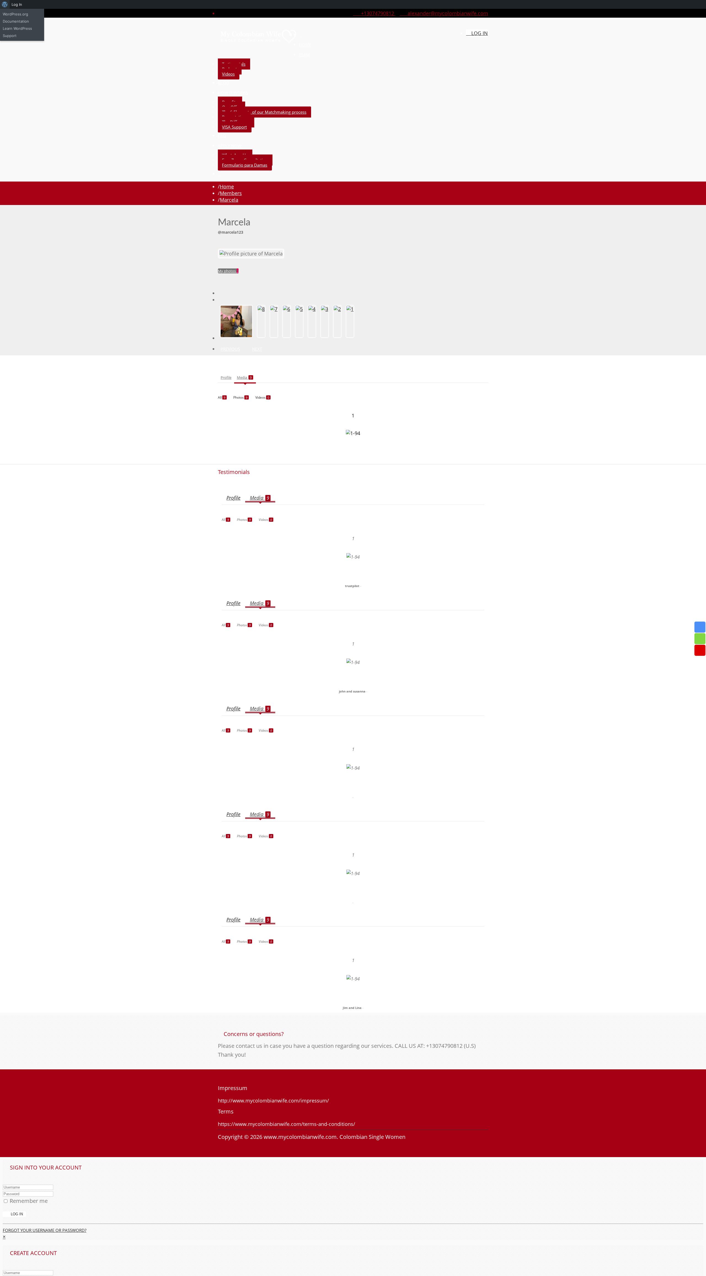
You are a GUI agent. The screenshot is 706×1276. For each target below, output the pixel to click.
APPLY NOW (229, 145)
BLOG (223, 83)
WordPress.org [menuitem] (15, 14)
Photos (240, 397)
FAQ (222, 135)
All (221, 397)
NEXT (257, 349)
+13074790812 (376, 13)
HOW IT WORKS (233, 92)
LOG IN (479, 33)
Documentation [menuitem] (16, 21)
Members (231, 193)
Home (227, 186)
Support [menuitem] (10, 35)
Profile (226, 377)
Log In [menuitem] (17, 4)
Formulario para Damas (244, 165)
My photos (228, 270)
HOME (305, 44)
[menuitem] (5, 4)
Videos (228, 74)
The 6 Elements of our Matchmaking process (264, 112)
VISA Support (234, 127)
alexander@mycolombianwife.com (445, 13)
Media (244, 377)
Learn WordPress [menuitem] (17, 28)
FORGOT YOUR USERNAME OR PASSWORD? (44, 1230)
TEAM (304, 54)
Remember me (28, 1201)
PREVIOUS (230, 349)
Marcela (229, 199)
